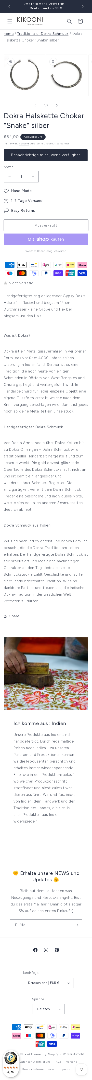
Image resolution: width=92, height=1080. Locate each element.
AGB (58, 1061)
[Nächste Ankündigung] (83, 6)
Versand (24, 143)
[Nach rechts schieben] (57, 105)
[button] (9, 21)
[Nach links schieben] (35, 105)
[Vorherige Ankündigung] (9, 6)
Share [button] (14, 616)
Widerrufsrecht (73, 1054)
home (8, 34)
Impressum (66, 1069)
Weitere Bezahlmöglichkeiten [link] (46, 251)
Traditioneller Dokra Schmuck (42, 34)
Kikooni (24, 1054)
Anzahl (9, 167)
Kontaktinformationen (38, 1069)
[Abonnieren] (76, 925)
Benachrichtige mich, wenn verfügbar (45, 155)
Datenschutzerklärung (35, 1061)
